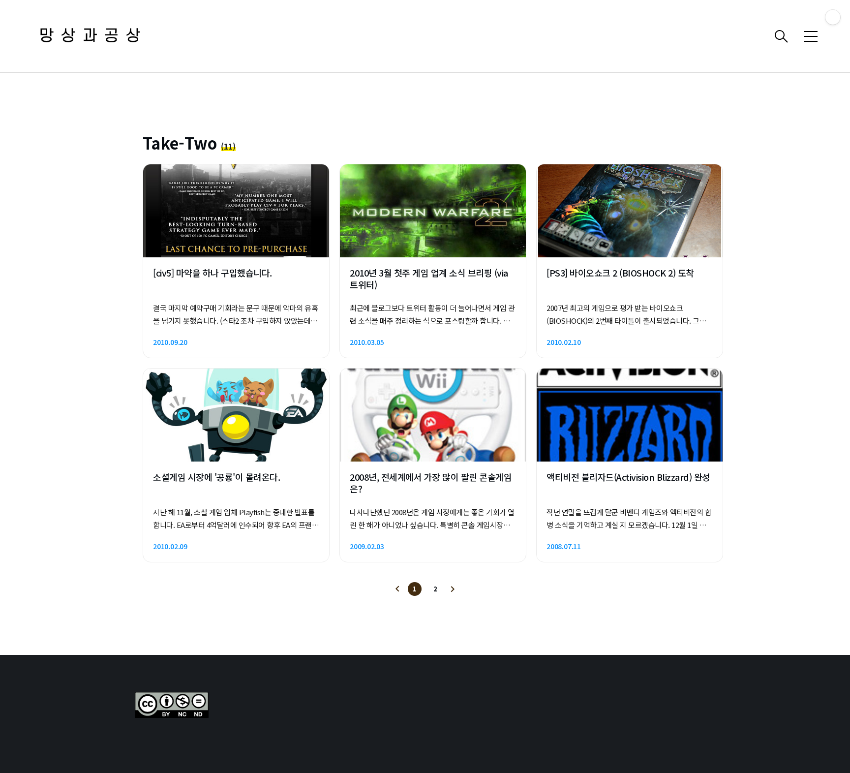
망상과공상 (93, 36)
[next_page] (452, 589)
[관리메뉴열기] (832, 17)
